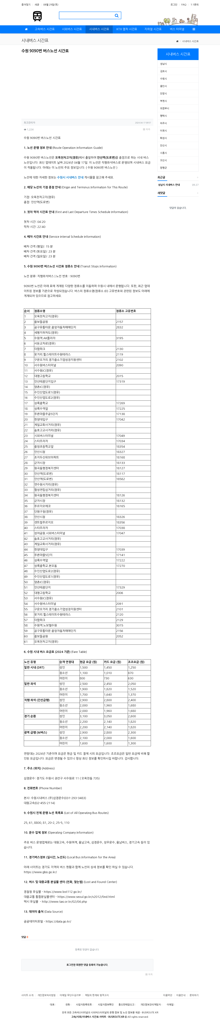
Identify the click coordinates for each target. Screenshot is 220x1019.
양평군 (163, 168)
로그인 (174, 4)
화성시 (163, 138)
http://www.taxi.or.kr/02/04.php (64, 901)
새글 (37, 4)
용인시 (163, 86)
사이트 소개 (27, 995)
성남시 (163, 64)
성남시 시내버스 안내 (169, 185)
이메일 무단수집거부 (70, 995)
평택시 (163, 116)
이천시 (163, 130)
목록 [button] (147, 129)
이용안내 (180, 995)
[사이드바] (194, 29)
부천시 (163, 101)
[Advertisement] (48, 85)
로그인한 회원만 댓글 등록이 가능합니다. (87, 965)
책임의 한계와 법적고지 (97, 995)
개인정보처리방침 (47, 995)
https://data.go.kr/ (58, 921)
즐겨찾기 (25, 4)
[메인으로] (26, 29)
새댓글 (161, 193)
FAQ (184, 4)
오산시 (163, 160)
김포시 (163, 71)
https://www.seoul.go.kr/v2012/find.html (86, 896)
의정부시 (164, 108)
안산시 (163, 145)
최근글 (161, 177)
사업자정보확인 (106, 1004)
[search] (116, 15)
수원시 (163, 78)
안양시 (163, 93)
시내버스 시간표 (190, 41)
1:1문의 (195, 4)
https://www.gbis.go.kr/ (40, 872)
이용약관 (167, 995)
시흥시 (163, 153)
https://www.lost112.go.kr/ (63, 891)
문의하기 (194, 995)
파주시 (163, 123)
